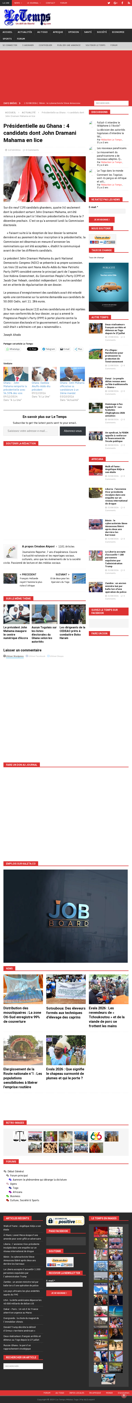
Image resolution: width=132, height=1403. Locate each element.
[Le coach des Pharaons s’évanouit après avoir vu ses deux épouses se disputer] (116, 1300)
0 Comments (32, 150)
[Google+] (116, 3)
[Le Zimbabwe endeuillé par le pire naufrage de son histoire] (101, 1345)
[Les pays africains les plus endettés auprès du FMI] (101, 1266)
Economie (118, 32)
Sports (7, 38)
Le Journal (33, 2)
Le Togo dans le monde (110, 171)
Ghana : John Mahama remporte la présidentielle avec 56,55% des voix (15, 388)
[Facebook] (122, 3)
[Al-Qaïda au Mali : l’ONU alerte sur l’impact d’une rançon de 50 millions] (116, 1345)
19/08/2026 (113, 337)
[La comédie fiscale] (66, 1148)
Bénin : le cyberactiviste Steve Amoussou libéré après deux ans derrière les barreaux (116, 527)
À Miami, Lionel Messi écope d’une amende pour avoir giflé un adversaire (22, 1237)
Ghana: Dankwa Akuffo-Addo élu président (41, 386)
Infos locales (76, 1392)
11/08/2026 (113, 365)
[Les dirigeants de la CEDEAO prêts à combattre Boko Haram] (73, 614)
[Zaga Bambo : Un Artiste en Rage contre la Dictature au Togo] (96, 1148)
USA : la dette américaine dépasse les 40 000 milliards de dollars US (22, 1302)
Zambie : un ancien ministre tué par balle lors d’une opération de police (115, 587)
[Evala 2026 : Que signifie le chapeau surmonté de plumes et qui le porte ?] (66, 1050)
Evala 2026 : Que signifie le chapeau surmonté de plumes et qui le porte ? (65, 1073)
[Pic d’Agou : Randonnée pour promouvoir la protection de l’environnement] (96, 354)
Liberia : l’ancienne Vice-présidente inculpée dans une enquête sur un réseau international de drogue (116, 496)
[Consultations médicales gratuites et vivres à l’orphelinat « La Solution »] (35, 1136)
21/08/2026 (113, 507)
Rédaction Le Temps (111, 139)
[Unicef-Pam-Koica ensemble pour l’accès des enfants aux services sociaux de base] (81, 1136)
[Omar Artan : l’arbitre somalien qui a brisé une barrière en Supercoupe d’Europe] (101, 1368)
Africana (97, 459)
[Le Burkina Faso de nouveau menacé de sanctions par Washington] (101, 1356)
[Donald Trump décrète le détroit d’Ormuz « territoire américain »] (101, 1288)
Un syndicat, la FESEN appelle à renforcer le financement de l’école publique (116, 437)
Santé (88, 32)
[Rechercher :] (111, 103)
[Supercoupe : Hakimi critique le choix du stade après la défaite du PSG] (101, 1334)
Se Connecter (10, 45)
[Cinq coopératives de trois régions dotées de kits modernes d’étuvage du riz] (35, 1148)
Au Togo (42, 32)
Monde (109, 1392)
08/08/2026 (113, 419)
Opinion (73, 32)
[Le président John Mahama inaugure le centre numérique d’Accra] (16, 614)
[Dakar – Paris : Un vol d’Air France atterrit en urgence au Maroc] (101, 1277)
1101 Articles (66, 546)
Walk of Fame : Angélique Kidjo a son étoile (114, 469)
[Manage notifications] (124, 1395)
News (17, 2)
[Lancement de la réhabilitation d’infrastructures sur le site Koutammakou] (111, 1136)
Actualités (25, 32)
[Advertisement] (66, 74)
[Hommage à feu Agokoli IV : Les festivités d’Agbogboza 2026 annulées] (96, 408)
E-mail (93, 207)
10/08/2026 (113, 391)
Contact (50, 2)
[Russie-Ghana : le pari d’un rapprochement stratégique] (101, 1300)
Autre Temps (99, 317)
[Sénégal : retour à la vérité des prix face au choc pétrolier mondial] (116, 1356)
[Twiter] (109, 3)
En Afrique (95, 1392)
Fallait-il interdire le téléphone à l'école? (108, 124)
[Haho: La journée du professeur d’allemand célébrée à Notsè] (81, 1148)
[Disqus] (44, 708)
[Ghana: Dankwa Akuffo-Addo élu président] (44, 374)
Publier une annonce (68, 45)
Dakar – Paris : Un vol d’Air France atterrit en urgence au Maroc (20, 1310)
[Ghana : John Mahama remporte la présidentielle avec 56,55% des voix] (15, 374)
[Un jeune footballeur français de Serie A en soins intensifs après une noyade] (116, 1322)
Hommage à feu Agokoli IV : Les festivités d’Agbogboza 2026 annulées (115, 410)
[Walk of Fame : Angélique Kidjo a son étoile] (96, 470)
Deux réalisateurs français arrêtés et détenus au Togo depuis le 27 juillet (115, 329)
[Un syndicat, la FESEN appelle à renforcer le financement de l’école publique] (96, 436)
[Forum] (129, 3)
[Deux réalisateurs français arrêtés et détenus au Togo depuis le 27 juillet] (96, 328)
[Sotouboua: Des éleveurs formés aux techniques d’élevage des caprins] (66, 989)
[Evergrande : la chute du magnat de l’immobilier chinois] (116, 1277)
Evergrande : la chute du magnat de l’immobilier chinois (21, 1320)
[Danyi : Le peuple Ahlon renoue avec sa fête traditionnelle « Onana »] (96, 382)
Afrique (58, 32)
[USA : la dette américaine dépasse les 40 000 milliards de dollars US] (116, 1266)
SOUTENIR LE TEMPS (95, 45)
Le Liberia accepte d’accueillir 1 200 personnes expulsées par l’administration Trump (115, 558)
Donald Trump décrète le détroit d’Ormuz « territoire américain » (19, 1329)
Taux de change (96, 257)
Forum (63, 2)
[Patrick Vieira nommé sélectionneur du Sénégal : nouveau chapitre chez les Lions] (101, 1311)
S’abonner (28, 45)
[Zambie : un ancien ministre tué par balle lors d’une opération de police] (96, 587)
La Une (6, 2)
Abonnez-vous (73, 430)
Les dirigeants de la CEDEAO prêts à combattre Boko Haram (72, 633)
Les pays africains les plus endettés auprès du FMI (21, 1292)
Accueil (7, 32)
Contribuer (45, 45)
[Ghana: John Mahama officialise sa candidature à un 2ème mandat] (72, 374)
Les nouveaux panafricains (111, 148)
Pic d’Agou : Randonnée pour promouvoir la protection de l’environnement (114, 356)
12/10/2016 (14, 150)
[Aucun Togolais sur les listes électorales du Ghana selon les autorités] (45, 614)
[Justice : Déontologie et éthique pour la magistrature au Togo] (20, 1136)
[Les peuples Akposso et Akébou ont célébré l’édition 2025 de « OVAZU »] (66, 1136)
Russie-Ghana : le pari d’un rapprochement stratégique (17, 1347)
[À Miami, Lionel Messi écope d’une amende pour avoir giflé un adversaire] (116, 1232)
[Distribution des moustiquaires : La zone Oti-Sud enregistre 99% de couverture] (23, 989)
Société (102, 32)
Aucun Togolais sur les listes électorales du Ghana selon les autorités (44, 634)
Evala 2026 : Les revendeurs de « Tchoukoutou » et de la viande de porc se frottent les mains (107, 1017)
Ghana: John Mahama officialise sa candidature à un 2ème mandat (72, 388)
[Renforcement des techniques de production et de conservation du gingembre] (50, 1148)
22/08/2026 (113, 476)
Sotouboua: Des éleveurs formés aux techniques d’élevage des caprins (66, 1012)
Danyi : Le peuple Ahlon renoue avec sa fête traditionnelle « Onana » (116, 383)
